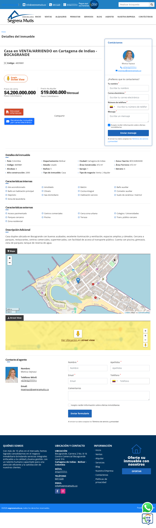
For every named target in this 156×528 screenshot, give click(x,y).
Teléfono (115, 375)
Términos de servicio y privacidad (105, 421)
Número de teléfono (117, 102)
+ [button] (10, 258)
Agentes (109, 16)
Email (71, 375)
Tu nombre (113, 83)
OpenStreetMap (144, 312)
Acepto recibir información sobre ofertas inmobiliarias (95, 405)
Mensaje (112, 111)
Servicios (88, 16)
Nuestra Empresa (126, 16)
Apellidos (115, 362)
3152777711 (72, 4)
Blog (99, 16)
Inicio (38, 16)
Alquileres (60, 16)
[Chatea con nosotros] (141, 507)
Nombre (73, 362)
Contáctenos (146, 16)
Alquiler (100, 458)
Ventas (48, 16)
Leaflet (127, 312)
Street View (18, 78)
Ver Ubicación (69, 340)
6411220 (56, 4)
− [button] (10, 263)
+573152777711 (129, 67)
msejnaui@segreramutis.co (129, 70)
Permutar (75, 16)
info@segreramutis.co (36, 4)
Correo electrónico (117, 93)
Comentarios (74, 388)
